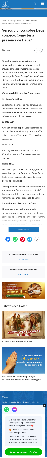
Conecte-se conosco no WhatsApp (23, 452)
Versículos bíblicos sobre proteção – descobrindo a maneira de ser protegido (21, 378)
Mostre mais (23, 229)
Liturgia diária (16, 20)
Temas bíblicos (31, 20)
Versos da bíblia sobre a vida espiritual (16, 23)
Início (4, 20)
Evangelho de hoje (31, 402)
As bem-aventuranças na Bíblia (17, 341)
